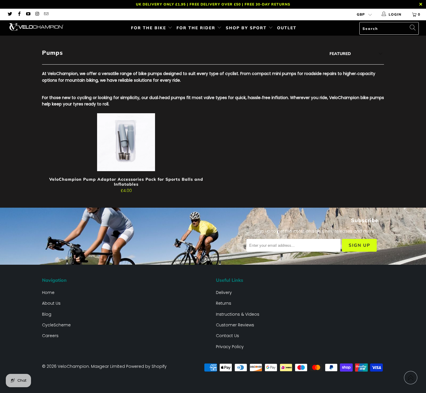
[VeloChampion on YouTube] (28, 14)
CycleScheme (56, 325)
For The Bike (149, 27)
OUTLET (286, 27)
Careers (50, 336)
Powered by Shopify (146, 366)
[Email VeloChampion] (45, 14)
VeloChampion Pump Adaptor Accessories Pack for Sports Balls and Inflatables (126, 142)
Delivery (224, 292)
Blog (46, 314)
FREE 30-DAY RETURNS (267, 4)
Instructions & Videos (237, 314)
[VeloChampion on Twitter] (9, 14)
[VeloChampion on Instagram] (36, 14)
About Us (51, 303)
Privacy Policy (230, 347)
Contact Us (227, 336)
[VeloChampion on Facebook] (18, 14)
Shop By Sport (247, 27)
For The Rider (196, 27)
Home (48, 292)
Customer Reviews (235, 325)
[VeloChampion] (37, 26)
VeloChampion (73, 366)
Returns (223, 303)
